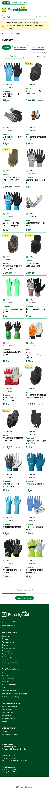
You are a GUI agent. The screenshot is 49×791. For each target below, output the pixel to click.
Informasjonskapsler (9, 663)
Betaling (5, 645)
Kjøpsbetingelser (8, 654)
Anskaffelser (6, 715)
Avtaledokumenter (8, 718)
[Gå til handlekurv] (40, 17)
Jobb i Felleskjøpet (8, 685)
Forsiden (5, 33)
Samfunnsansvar (8, 713)
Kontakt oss (6, 636)
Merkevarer (6, 731)
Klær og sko (16, 33)
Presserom (6, 673)
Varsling (5, 721)
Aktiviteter (5, 676)
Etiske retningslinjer (9, 691)
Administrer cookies (9, 625)
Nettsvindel (6, 660)
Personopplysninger (9, 657)
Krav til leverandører (9, 710)
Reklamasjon (6, 651)
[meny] (45, 17)
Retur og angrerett (8, 648)
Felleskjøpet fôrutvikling (10, 697)
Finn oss (5, 639)
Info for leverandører (9, 707)
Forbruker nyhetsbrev (10, 734)
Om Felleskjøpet (8, 679)
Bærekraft (5, 682)
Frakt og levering (8, 642)
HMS (3, 688)
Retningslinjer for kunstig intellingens (15, 694)
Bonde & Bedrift (18, 2)
